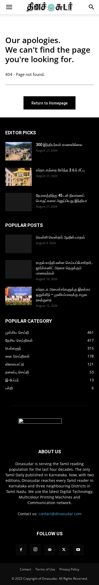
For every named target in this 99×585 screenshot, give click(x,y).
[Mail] (49, 550)
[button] (9, 7)
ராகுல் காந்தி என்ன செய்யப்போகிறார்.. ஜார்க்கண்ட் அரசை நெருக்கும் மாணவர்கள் (64, 267)
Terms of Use (45, 569)
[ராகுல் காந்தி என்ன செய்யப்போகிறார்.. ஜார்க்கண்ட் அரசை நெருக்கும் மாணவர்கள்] (18, 269)
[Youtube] (78, 550)
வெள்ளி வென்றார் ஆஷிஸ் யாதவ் (60, 237)
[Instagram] (35, 549)
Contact (25, 569)
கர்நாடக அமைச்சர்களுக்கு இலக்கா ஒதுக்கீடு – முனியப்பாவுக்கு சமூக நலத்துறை (63, 294)
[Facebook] (21, 550)
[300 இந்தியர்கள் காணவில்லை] (18, 151)
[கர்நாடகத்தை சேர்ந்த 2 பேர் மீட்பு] (18, 176)
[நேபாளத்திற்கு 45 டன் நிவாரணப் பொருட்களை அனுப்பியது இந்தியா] (18, 202)
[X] (64, 550)
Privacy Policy (69, 569)
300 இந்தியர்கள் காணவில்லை (59, 145)
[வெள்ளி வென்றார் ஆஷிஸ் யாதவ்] (18, 244)
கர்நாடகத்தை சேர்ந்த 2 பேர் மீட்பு (60, 170)
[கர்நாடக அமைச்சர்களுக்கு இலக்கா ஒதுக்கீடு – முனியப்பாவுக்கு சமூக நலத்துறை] (18, 296)
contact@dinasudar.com (60, 513)
